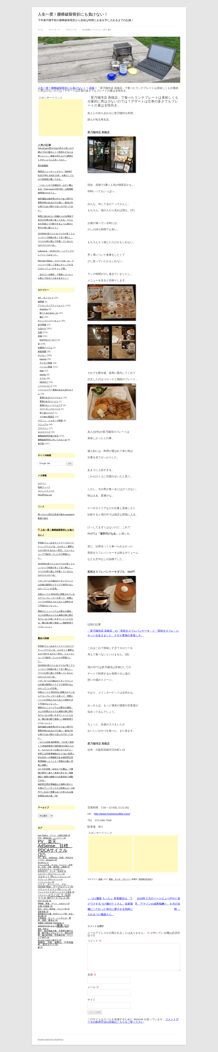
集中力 (57, 940)
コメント (94, 940)
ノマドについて (45, 386)
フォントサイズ (46, 892)
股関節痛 (59, 923)
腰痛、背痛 (43, 929)
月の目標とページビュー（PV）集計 (96, 30)
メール (93, 987)
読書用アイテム (45, 347)
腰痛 (63, 925)
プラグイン (43, 428)
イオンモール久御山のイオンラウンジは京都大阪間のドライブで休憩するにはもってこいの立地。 (55, 585)
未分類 (41, 443)
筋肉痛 (50, 923)
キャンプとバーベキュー (49, 321)
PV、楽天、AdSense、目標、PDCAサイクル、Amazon (55, 858)
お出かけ (42, 328)
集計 (42, 317)
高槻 (100, 879)
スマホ (43, 378)
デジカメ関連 (46, 363)
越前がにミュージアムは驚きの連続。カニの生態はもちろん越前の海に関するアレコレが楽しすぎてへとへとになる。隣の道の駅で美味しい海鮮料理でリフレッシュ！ (55, 619)
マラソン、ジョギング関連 (50, 420)
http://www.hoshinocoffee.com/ (112, 813)
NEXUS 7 (44, 382)
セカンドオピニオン (61, 877)
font (41, 835)
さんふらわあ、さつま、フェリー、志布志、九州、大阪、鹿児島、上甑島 (55, 866)
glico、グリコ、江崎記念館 (57, 835)
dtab (42, 370)
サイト (91, 999)
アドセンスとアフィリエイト (51, 305)
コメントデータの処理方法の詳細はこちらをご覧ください (133, 1020)
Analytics (44, 309)
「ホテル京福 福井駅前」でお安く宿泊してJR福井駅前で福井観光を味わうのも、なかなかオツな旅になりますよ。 (56, 746)
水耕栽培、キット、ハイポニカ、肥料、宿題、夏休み (54, 919)
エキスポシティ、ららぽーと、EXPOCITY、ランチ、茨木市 (52, 870)
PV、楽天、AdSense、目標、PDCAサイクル (55, 848)
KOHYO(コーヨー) (48, 340)
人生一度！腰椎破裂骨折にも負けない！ (73, 14)
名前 (91, 974)
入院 (47, 901)
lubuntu (43, 359)
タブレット (44, 879)
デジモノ (42, 355)
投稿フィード (44, 487)
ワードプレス (59, 898)
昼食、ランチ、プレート (119, 879)
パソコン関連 (46, 367)
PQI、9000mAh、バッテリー (52, 838)
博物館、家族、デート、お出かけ (54, 904)
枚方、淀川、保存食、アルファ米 (54, 909)
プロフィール (71, 30)
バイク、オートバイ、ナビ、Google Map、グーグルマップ (55, 885)
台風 (41, 906)
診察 (50, 940)
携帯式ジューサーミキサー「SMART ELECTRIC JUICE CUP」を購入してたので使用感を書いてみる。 (56, 175)
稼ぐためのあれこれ (49, 313)
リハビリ (60, 895)
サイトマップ (54, 30)
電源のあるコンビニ (49, 401)
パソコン (65, 889)
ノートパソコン (46, 882)
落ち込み (42, 940)
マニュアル (43, 424)
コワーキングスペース (50, 409)
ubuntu (43, 374)
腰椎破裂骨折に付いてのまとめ (52, 440)
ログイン (42, 483)
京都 (40, 332)
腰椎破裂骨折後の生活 (48, 436)
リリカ (44, 897)
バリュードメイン (49, 889)
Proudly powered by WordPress (50, 1039)
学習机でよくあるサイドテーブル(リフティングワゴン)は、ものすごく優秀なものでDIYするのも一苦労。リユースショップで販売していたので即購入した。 (56, 550)
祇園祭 (42, 923)
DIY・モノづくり (46, 298)
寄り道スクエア (47, 413)
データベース (56, 879)
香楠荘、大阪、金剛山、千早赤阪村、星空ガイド (55, 943)
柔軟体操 (43, 912)
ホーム (40, 30)
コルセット (45, 876)
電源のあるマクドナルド (51, 397)
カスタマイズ (44, 432)
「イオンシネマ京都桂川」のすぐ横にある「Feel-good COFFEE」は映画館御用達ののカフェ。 (55, 189)
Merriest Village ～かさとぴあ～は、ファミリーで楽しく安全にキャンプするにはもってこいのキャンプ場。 (56, 265)
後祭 (49, 906)
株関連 (41, 301)
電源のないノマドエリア (51, 405)
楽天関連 (42, 324)
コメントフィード (46, 491)
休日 (41, 901)
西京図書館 (43, 165)
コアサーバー (57, 874)
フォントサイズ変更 (64, 892)
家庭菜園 (42, 351)
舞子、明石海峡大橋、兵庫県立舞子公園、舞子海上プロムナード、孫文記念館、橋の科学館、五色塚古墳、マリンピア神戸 (55, 934)
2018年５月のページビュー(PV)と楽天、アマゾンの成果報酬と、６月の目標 (157, 904)
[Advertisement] (110, 853)
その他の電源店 (47, 417)
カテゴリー (44, 874)
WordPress (43, 863)
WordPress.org (45, 495)
